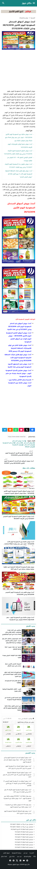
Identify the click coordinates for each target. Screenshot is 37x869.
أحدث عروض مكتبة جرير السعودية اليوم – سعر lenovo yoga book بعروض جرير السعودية (20, 618)
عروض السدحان (29, 445)
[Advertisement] (18, 70)
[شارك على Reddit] (10, 430)
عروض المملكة (29, 447)
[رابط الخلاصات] (20, 860)
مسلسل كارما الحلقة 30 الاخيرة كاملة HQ (22, 829)
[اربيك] (18, 12)
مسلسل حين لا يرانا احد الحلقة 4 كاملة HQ (21, 827)
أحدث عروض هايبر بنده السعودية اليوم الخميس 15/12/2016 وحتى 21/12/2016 (19, 593)
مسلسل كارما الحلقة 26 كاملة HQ (24, 839)
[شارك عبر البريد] (21, 430)
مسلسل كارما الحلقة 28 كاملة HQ (24, 834)
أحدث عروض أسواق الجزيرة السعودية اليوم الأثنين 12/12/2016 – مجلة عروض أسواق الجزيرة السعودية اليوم (19, 493)
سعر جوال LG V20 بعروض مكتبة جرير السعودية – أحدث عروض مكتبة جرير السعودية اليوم (17, 806)
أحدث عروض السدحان (18, 441)
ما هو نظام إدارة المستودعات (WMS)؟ (13, 682)
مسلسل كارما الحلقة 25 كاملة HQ (24, 842)
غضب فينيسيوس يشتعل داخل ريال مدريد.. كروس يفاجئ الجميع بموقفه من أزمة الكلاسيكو (11, 641)
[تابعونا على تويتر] (16, 860)
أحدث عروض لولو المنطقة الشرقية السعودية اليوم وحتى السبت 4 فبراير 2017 (17, 812)
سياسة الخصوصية (16, 853)
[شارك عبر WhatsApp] (16, 430)
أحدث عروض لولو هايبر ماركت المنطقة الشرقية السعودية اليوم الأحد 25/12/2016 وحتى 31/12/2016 (18, 357)
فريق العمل (6, 853)
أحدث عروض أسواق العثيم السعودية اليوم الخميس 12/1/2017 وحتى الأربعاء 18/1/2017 (18, 517)
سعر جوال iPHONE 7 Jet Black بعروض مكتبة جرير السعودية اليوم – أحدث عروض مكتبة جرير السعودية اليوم (17, 798)
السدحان (19, 443)
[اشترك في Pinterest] (13, 860)
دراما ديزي (12, 856)
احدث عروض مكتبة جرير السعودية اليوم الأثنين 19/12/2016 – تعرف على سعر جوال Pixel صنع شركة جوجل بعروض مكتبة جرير (18, 137)
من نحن (25, 853)
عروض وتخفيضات (23, 18)
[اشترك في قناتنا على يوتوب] (23, 860)
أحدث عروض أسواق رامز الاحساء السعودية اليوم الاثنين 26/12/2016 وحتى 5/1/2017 (19, 461)
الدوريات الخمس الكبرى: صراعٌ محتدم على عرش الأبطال (13, 665)
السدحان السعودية (8, 443)
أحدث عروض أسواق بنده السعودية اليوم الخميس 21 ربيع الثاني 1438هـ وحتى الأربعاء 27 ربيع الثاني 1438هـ (17, 783)
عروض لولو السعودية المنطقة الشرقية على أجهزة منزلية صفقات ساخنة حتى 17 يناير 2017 (19, 568)
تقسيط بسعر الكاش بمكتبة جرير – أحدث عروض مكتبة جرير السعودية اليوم (19, 382)
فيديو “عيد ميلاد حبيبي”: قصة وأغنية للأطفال (13, 648)
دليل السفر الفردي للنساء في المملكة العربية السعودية (13, 699)
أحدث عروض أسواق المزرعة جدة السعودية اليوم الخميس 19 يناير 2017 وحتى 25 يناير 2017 (18, 767)
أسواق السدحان (29, 443)
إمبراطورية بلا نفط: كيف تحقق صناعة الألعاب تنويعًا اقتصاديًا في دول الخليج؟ (12, 674)
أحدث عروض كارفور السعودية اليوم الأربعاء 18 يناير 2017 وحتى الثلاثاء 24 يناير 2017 (17, 791)
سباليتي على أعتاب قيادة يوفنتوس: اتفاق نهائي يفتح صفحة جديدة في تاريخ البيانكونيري (11, 632)
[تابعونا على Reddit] (27, 860)
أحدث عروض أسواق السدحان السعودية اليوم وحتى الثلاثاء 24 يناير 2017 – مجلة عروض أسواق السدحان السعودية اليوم (17, 759)
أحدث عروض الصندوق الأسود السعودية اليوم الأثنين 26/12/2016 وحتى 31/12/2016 (19, 453)
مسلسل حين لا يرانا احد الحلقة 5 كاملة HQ (21, 824)
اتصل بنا (32, 853)
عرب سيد (19, 856)
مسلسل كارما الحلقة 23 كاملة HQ (24, 847)
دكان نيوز (26, 3)
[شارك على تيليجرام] (5, 430)
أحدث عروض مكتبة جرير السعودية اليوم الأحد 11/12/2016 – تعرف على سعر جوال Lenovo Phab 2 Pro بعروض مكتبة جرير (19, 544)
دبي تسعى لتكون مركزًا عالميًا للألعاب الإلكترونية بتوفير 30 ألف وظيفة (12, 708)
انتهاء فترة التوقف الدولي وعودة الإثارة (11, 656)
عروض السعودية (17, 445)
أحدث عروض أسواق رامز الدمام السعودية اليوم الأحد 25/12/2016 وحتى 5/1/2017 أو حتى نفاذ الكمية (19, 326)
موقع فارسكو (27, 856)
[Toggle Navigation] (34, 3)
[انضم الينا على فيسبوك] (9, 860)
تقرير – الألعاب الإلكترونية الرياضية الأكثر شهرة (11, 690)
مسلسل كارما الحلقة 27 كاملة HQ (24, 837)
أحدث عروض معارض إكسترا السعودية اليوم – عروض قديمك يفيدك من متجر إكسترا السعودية (18, 373)
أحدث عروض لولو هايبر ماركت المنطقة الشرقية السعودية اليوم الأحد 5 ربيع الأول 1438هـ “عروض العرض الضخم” (18, 174)
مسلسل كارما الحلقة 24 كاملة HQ (24, 845)
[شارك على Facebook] (32, 430)
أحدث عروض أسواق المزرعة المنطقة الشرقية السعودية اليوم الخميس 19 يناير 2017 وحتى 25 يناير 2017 (17, 774)
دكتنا (34, 856)
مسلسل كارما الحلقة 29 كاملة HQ (24, 832)
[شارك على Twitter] (27, 430)
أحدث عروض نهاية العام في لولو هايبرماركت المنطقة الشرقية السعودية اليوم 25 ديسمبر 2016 (19, 348)
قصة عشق (4, 856)
